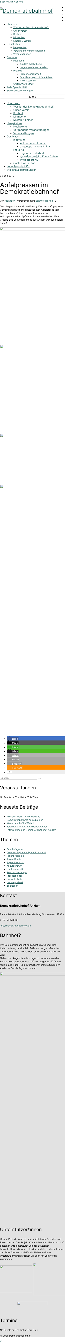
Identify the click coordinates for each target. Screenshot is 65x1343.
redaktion (10, 200)
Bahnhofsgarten (44, 200)
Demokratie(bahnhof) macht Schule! (26, 852)
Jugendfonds (14, 859)
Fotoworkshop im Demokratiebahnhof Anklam (31, 829)
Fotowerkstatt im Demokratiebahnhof (27, 826)
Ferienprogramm (15, 855)
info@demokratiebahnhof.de (15, 925)
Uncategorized (15, 882)
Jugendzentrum (15, 862)
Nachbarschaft (15, 869)
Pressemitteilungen (17, 872)
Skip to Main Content (11, 1)
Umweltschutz (14, 879)
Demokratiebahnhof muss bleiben (25, 819)
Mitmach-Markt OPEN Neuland (23, 816)
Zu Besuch (12, 885)
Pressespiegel (14, 875)
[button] (12, 738)
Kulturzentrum (14, 865)
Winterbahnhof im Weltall (20, 823)
